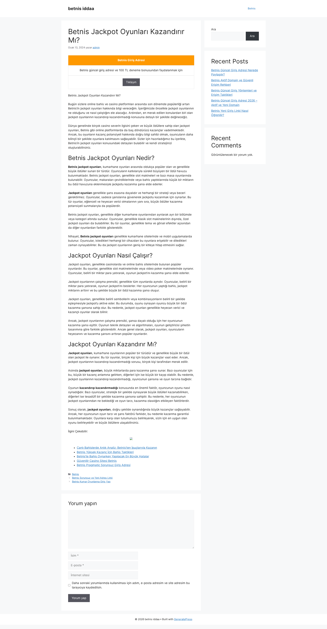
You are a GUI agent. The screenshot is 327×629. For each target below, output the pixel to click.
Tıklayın (131, 82)
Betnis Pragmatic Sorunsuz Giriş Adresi (103, 465)
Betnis (251, 8)
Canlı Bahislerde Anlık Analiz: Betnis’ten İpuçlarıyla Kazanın (117, 447)
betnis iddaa (81, 8)
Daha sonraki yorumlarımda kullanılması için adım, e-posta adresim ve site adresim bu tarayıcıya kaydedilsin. (131, 585)
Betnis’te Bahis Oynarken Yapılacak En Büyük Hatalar (113, 456)
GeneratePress (183, 619)
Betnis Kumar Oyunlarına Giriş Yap (91, 481)
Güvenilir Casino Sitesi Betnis (97, 461)
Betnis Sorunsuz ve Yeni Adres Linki (92, 477)
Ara (213, 29)
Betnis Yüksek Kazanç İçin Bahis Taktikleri (105, 452)
